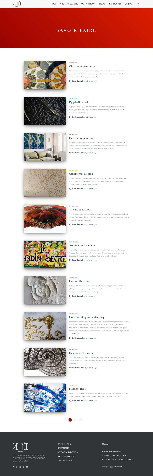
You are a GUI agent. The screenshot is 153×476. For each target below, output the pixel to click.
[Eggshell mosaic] (45, 111)
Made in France (66, 456)
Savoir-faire (58, 4)
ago (92, 81)
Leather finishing (79, 281)
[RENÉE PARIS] (17, 4)
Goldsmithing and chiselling (86, 317)
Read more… (75, 334)
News (102, 4)
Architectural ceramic (82, 245)
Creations (72, 4)
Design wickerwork (81, 352)
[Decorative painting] (45, 147)
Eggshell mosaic (79, 102)
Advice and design (67, 452)
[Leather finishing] (45, 290)
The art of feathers (80, 209)
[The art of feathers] (45, 218)
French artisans (111, 451)
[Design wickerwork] (45, 362)
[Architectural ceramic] (45, 254)
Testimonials (114, 4)
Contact (129, 4)
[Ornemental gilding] (45, 183)
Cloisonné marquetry (82, 66)
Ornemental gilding (81, 173)
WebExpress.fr (117, 467)
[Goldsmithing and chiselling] (45, 326)
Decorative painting (81, 137)
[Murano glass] (45, 398)
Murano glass (77, 388)
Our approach (88, 4)
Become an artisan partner (118, 460)
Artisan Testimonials (114, 455)
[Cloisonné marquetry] (45, 75)
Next (80, 420)
